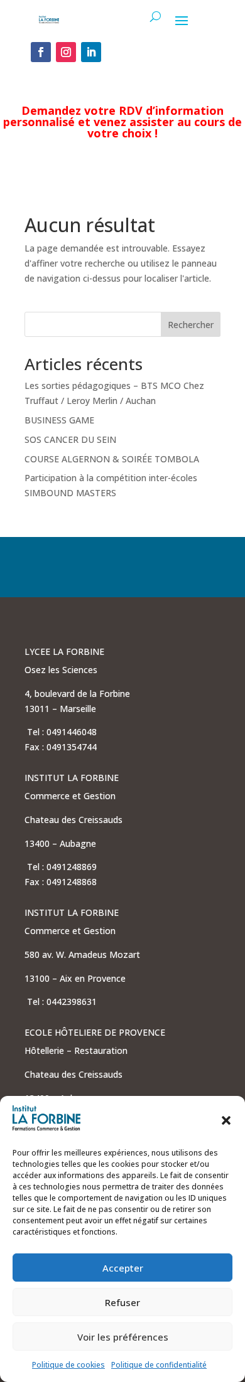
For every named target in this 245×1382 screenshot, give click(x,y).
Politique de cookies (68, 1364)
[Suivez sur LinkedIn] (91, 52)
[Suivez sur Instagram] (66, 52)
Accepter (122, 1268)
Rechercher (191, 325)
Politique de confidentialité (159, 1364)
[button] (226, 1120)
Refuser (122, 1302)
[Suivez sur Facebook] (41, 52)
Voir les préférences (122, 1337)
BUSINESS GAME (59, 420)
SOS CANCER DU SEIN (70, 439)
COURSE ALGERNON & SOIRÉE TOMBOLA (111, 459)
